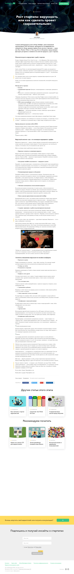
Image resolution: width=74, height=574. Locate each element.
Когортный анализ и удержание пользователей (55, 444)
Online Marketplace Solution (25, 563)
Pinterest (17, 360)
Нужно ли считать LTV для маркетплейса (17, 443)
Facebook (66, 569)
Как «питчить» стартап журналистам (17, 412)
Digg (24, 360)
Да (62, 520)
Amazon (32, 328)
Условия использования (55, 563)
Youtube (50, 318)
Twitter (28, 61)
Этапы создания (32, 3)
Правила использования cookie (12, 565)
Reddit (21, 360)
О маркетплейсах (23, 3)
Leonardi (23, 372)
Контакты (7, 563)
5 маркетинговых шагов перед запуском (56, 412)
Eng (56, 3)
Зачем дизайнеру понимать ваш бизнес (36, 443)
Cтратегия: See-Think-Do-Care (36, 412)
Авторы (53, 3)
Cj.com (27, 112)
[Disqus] (37, 466)
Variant (23, 370)
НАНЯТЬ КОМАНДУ (64, 3)
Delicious (28, 360)
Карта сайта (14, 563)
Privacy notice (38, 547)
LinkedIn (68, 569)
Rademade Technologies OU (25, 569)
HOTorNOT (17, 338)
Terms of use (30, 547)
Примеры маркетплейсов (43, 3)
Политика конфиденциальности (41, 563)
